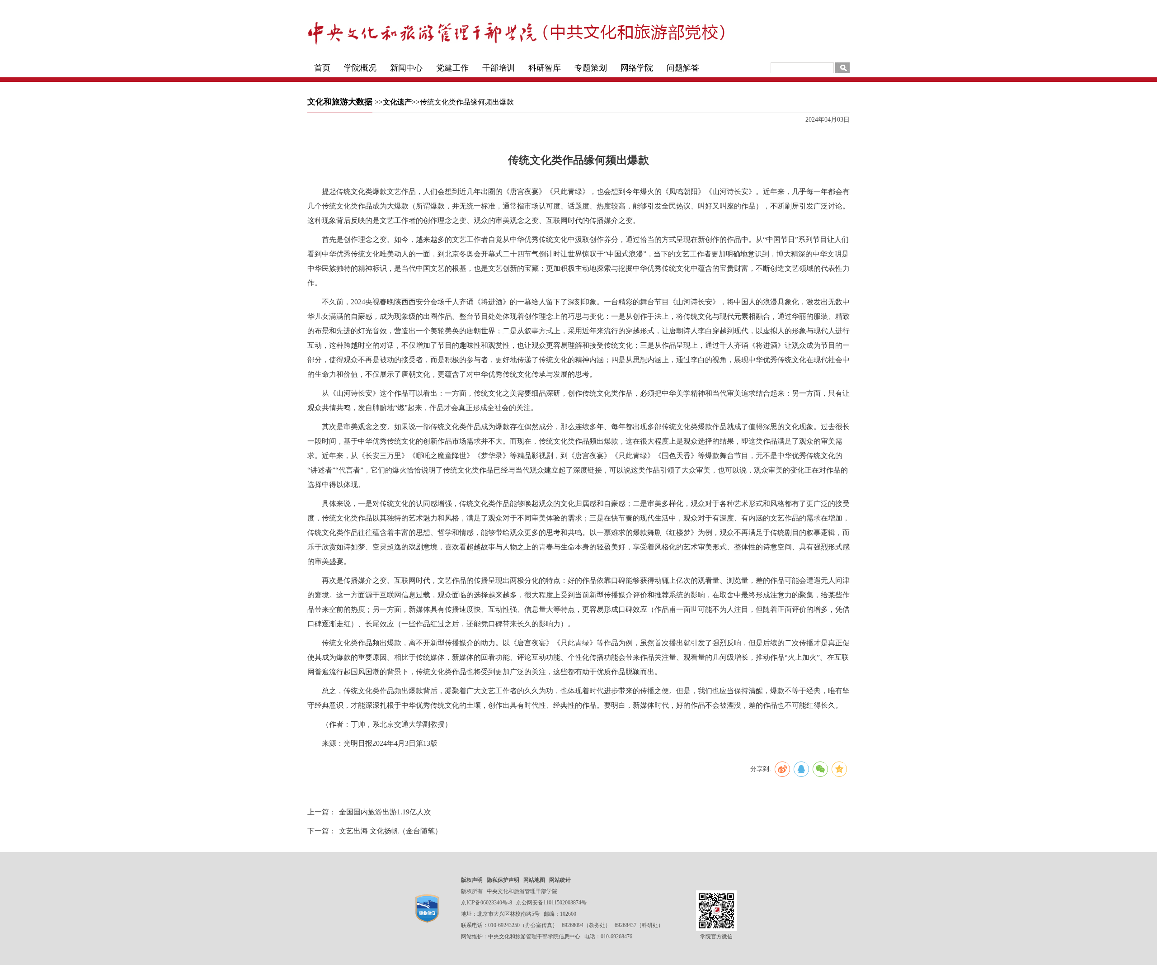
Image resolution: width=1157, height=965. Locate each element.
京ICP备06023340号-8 (486, 902)
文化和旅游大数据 (339, 101)
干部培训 (498, 67)
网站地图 (534, 880)
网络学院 (637, 67)
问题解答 (683, 67)
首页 (322, 67)
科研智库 (544, 67)
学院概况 (360, 67)
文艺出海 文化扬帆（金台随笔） (390, 831)
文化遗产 (397, 102)
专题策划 (590, 67)
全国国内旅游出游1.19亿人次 (385, 812)
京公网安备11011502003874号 (551, 902)
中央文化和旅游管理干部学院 (522, 891)
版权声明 (472, 880)
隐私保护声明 (503, 880)
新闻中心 (406, 67)
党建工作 (452, 67)
